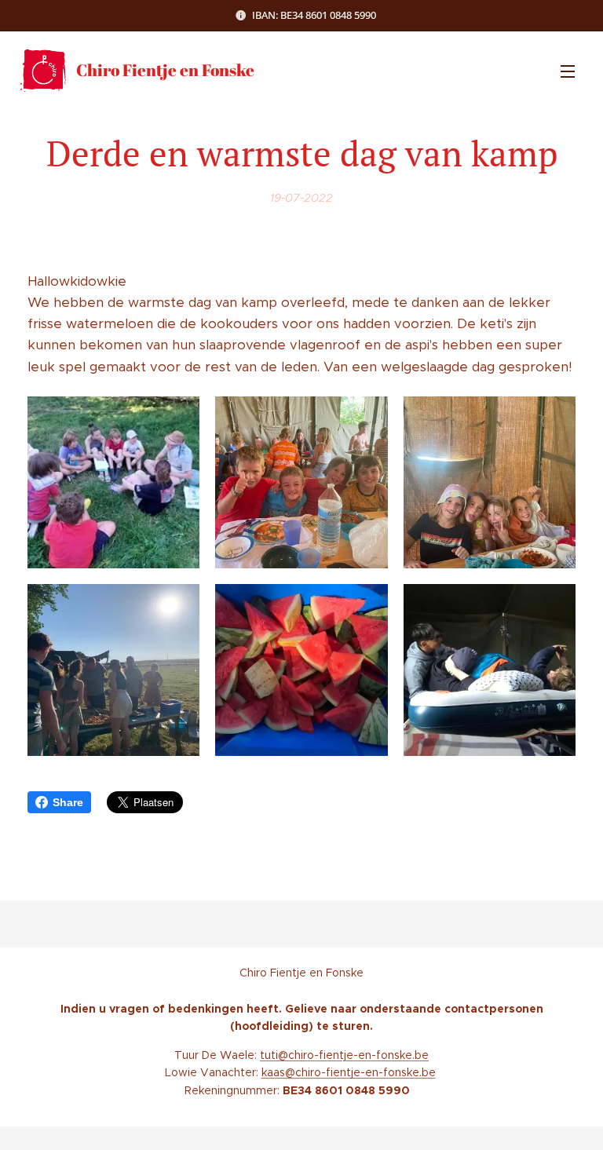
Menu (567, 70)
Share (68, 802)
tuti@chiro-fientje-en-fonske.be (344, 1055)
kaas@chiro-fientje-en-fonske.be (348, 1072)
